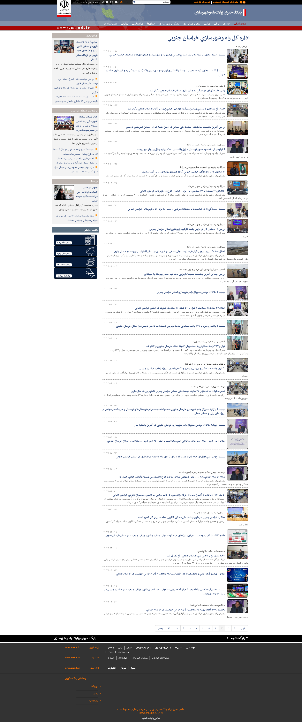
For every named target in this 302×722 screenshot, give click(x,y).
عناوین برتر (92, 35)
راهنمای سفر (91, 230)
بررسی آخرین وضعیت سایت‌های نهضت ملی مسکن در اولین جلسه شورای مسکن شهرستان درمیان (175, 127)
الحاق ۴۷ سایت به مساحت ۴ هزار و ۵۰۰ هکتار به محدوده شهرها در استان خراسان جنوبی (180, 308)
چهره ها (111, 658)
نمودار (123, 668)
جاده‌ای (226, 23)
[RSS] (121, 2)
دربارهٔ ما (94, 687)
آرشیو (95, 694)
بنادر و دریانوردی (191, 23)
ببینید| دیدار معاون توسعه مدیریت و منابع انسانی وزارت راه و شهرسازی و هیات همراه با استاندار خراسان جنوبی (167, 55)
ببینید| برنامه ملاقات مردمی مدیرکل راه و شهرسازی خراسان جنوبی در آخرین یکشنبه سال (179, 425)
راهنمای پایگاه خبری (75, 678)
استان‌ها (151, 23)
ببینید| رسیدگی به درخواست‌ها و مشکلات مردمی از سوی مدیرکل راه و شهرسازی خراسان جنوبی (176, 209)
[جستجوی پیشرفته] (111, 2)
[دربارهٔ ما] (106, 2)
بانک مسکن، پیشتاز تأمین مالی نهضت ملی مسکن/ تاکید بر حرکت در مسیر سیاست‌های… (86, 123)
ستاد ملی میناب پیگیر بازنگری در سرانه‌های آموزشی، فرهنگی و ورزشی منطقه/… (76, 218)
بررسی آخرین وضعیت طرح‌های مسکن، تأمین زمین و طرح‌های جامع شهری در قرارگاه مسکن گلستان (87, 51)
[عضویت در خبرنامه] (217, 1)
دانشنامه (95, 658)
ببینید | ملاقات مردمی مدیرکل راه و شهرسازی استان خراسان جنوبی (191, 292)
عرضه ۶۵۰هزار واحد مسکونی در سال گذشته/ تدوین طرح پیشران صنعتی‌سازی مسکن (75, 151)
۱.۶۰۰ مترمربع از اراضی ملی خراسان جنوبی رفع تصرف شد (196, 556)
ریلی (216, 23)
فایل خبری (94, 668)
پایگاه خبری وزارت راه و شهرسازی (220, 12)
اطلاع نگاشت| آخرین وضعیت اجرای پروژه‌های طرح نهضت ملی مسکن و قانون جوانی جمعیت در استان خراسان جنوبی (165, 535)
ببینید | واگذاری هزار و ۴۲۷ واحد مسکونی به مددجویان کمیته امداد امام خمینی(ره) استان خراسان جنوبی (170, 326)
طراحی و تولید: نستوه (151, 718)
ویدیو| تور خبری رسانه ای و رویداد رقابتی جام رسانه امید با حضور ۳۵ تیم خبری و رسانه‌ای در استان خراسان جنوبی (166, 441)
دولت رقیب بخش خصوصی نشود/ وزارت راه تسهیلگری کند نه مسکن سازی (76, 169)
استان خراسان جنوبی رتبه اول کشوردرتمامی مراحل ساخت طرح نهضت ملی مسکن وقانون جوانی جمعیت (172, 477)
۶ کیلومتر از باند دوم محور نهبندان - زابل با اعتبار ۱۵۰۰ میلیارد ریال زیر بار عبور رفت (181, 149)
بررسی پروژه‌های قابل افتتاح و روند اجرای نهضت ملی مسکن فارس (77, 81)
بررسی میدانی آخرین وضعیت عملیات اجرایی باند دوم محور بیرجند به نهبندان (184, 274)
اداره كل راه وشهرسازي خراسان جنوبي (208, 38)
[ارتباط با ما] (102, 2)
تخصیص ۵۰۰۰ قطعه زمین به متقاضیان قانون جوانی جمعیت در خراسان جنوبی (185, 610)
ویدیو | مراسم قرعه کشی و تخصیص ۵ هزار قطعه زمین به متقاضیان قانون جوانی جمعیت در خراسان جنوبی (170, 574)
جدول (133, 668)
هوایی (207, 23)
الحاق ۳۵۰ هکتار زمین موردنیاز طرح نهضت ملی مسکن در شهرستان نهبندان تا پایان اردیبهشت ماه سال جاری (169, 251)
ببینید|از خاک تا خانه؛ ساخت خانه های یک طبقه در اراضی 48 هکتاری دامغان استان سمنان (76, 99)
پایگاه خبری (94, 647)
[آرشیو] (116, 2)
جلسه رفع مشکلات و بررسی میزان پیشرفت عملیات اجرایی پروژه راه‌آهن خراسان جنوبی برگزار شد (176, 109)
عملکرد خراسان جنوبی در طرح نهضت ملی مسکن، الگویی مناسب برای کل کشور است (181, 517)
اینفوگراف (112, 668)
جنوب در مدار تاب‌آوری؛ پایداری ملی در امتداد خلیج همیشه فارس (87, 194)
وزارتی (124, 23)
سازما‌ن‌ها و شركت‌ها (160, 658)
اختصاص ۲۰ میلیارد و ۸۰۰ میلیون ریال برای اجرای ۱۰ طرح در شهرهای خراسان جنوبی (182, 191)
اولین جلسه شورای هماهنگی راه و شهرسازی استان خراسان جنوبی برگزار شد (187, 91)
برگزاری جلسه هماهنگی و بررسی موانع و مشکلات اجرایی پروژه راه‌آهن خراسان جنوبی (182, 368)
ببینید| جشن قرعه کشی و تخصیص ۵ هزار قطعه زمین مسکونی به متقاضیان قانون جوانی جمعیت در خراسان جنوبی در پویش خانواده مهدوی (164, 591)
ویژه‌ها (94, 181)
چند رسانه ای (110, 23)
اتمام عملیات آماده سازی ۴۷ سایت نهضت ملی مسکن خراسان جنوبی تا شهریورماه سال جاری (178, 391)
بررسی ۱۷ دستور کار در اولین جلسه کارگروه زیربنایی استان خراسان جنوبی (187, 229)
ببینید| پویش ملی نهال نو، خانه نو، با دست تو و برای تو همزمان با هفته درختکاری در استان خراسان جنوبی (170, 457)
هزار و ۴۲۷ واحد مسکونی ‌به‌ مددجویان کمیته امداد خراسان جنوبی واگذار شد (185, 346)
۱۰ (176, 628)
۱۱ (169, 628)
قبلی (242, 628)
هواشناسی (137, 23)
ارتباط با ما (93, 701)
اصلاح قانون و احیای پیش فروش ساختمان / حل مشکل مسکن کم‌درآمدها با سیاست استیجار (76, 161)
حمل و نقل (123, 658)
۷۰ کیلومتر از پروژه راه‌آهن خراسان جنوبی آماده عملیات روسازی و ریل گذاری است (183, 172)
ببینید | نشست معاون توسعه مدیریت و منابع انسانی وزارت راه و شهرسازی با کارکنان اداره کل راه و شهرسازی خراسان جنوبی (165, 72)
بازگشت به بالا (236, 638)
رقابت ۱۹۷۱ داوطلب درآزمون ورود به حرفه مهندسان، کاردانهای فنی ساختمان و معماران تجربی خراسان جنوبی (169, 495)
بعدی (160, 628)
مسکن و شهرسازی (169, 23)
